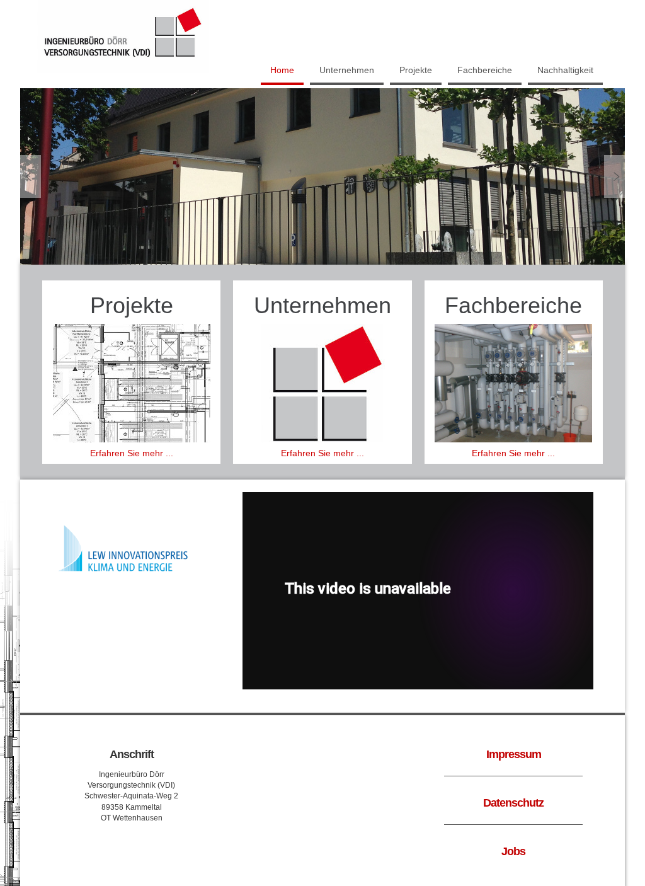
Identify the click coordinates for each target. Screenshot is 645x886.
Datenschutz (513, 803)
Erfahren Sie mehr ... (131, 453)
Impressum (513, 754)
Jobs (513, 851)
